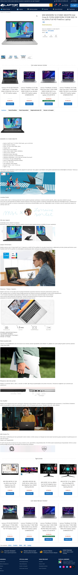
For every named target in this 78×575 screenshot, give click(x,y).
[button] (37, 16)
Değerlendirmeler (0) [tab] (36, 110)
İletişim (1, 566)
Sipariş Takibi (42, 563)
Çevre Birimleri (58, 9)
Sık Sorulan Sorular (24, 568)
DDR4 (20, 545)
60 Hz (9, 545)
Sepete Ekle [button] (10, 103)
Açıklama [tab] (3, 110)
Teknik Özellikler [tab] (12, 110)
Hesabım (41, 561)
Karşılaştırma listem (43, 566)
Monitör (46, 9)
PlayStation (72, 9)
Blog (1, 568)
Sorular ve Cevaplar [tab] (49, 110)
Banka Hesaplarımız (4, 563)
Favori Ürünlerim (42, 568)
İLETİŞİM (74, 1)
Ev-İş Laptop (7, 12)
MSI (44, 22)
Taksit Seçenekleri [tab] (23, 110)
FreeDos (15, 545)
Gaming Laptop (33, 9)
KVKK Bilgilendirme (24, 561)
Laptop (21, 9)
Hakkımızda (2, 561)
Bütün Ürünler (6, 9)
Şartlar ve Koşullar (23, 566)
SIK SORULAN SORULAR (62, 1)
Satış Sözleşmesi (23, 563)
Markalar (2, 570)
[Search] (51, 5)
